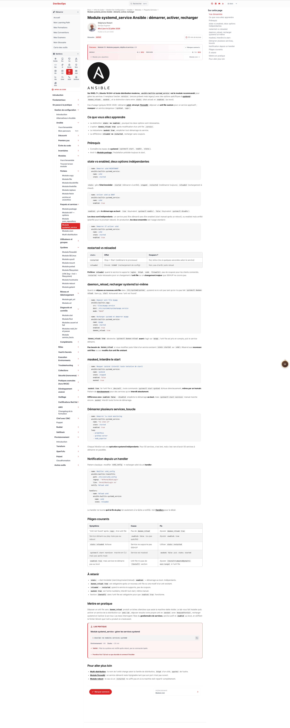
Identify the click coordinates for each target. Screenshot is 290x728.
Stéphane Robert (105, 23)
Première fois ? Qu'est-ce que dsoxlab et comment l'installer (114, 654)
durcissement (103, 391)
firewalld (144, 105)
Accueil (57, 17)
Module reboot (96, 679)
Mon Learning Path (62, 22)
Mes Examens (60, 37)
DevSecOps (59, 3)
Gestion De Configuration (115, 10)
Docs (89, 10)
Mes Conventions (61, 32)
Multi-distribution (98, 671)
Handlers (160, 510)
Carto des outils (61, 47)
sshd (129, 105)
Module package (104, 152)
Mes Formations (60, 27)
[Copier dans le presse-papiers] (198, 168)
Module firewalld (97, 675)
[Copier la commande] (197, 638)
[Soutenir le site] (285, 364)
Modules (138, 10)
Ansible (130, 10)
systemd (186, 96)
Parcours (92, 47)
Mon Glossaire (60, 42)
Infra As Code (99, 10)
